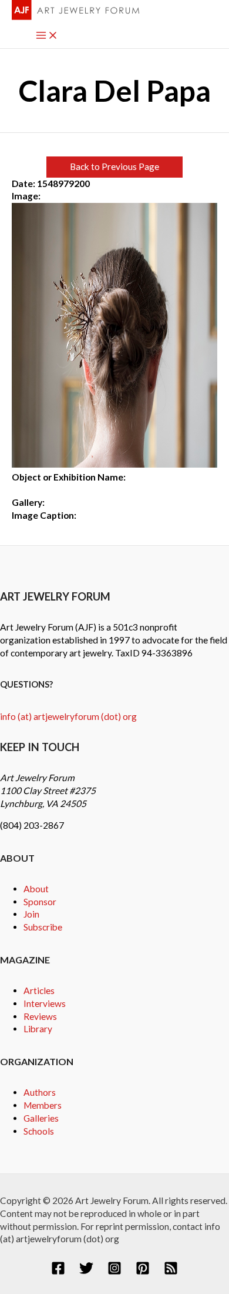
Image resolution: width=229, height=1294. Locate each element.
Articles (39, 990)
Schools (38, 1131)
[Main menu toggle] (47, 36)
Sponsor (39, 901)
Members (42, 1105)
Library (37, 1028)
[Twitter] (86, 1271)
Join (31, 914)
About (36, 888)
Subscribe (42, 927)
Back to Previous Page (114, 166)
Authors (39, 1092)
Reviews (40, 1016)
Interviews (44, 1003)
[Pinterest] (143, 1271)
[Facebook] (58, 1271)
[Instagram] (114, 1271)
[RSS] (171, 1271)
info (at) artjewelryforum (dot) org (68, 716)
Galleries (41, 1118)
